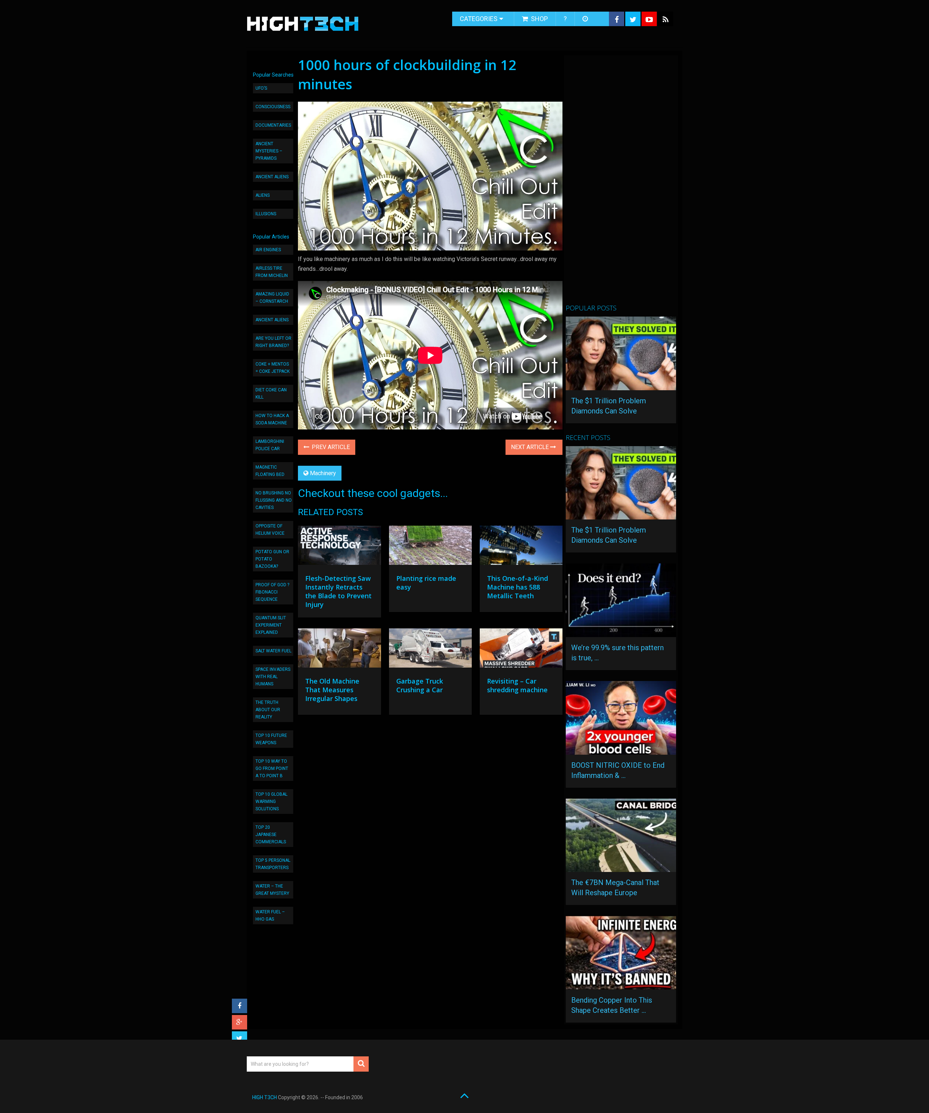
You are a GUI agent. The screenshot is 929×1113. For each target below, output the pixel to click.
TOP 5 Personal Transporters (272, 864)
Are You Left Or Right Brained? (273, 342)
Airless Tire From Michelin (271, 272)
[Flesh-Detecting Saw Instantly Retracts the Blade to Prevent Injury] (339, 547)
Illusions (265, 213)
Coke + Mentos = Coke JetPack (272, 368)
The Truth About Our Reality (267, 709)
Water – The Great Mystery (272, 890)
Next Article (530, 447)
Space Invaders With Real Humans (272, 676)
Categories (479, 19)
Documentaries (273, 125)
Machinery (323, 473)
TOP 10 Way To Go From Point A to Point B (271, 768)
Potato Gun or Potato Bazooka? (272, 559)
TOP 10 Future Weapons (271, 739)
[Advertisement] (620, 183)
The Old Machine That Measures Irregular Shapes (332, 690)
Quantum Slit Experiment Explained (270, 625)
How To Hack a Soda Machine (272, 419)
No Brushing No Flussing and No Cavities (273, 500)
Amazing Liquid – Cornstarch (272, 298)
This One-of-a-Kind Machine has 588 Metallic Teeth (517, 587)
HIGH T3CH (264, 1097)
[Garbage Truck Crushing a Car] (430, 649)
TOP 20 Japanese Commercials (270, 834)
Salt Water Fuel (273, 650)
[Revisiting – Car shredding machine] (521, 649)
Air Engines (268, 249)
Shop (538, 19)
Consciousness (272, 106)
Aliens (262, 195)
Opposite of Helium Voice (270, 529)
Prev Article (330, 447)
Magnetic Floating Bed (270, 471)
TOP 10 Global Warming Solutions (271, 801)
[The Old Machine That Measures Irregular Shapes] (339, 649)
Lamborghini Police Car (269, 445)
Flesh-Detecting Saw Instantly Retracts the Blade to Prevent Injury (338, 591)
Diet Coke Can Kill (271, 393)
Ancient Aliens (271, 176)
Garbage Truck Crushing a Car (419, 685)
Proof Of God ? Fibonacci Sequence (272, 592)
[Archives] (586, 19)
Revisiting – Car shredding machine (517, 685)
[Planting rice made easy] (430, 547)
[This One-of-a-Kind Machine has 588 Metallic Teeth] (521, 547)
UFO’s (261, 88)
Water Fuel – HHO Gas (270, 915)
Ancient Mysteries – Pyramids (268, 151)
